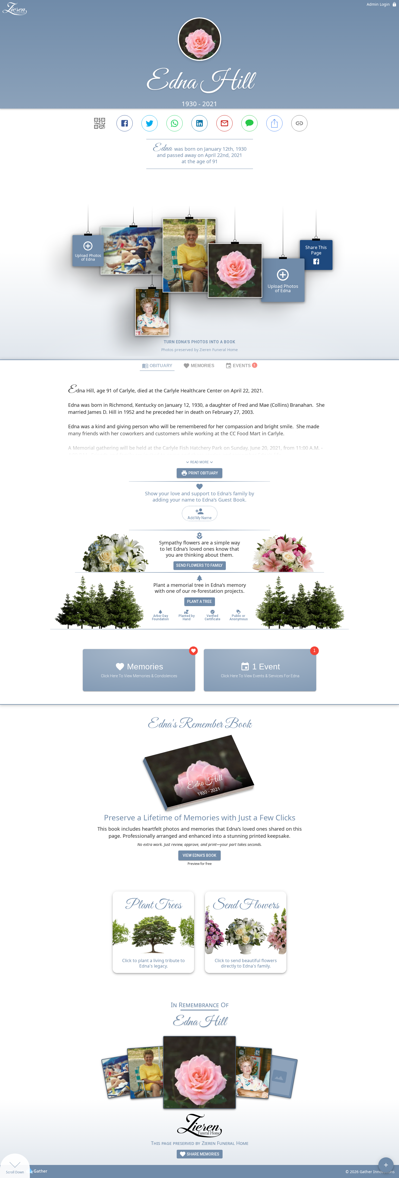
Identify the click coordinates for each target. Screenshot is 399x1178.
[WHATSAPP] (174, 123)
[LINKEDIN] (199, 123)
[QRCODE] (99, 123)
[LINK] (299, 123)
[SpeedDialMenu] (386, 1165)
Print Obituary (203, 473)
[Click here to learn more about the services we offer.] (199, 1126)
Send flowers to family (199, 565)
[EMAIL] (224, 123)
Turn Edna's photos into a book (199, 342)
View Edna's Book (199, 855)
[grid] (199, 273)
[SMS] (249, 123)
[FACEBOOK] (124, 123)
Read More (199, 462)
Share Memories (202, 1154)
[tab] (157, 365)
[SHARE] (274, 123)
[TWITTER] (149, 123)
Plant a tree (199, 601)
